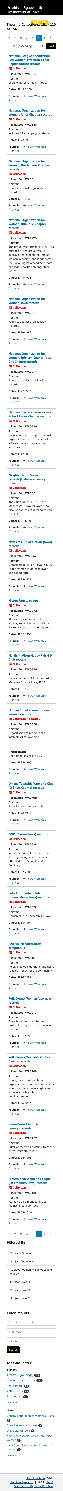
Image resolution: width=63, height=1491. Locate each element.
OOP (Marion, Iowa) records (28, 834)
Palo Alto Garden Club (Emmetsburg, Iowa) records (29, 895)
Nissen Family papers (23, 600)
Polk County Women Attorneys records (30, 1000)
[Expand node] (60, 17)
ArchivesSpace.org (22, 1482)
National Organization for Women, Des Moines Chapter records (29, 165)
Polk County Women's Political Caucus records (30, 1059)
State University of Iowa (24, 1425)
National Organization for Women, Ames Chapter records (30, 112)
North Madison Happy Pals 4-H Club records (30, 657)
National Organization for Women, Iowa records (27, 301)
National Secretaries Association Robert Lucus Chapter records (31, 414)
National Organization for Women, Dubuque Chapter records (27, 224)
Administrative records (24, 1380)
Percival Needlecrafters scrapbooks (25, 946)
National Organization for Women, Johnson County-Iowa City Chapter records (30, 357)
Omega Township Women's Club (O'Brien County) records (31, 785)
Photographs (17, 1385)
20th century (17, 1391)
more (11, 1402)
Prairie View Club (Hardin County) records (26, 1126)
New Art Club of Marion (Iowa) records (30, 544)
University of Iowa (20, 1430)
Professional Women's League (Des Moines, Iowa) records (30, 1181)
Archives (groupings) (23, 1375)
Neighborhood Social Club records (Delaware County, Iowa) (27, 479)
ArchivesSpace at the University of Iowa (26, 9)
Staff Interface (35, 1478)
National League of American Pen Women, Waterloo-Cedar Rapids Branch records (29, 60)
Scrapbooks (17, 1396)
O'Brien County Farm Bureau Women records (29, 712)
